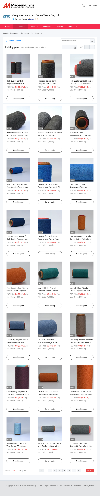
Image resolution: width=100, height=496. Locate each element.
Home (7, 26)
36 (20, 470)
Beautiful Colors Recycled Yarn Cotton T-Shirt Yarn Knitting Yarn (17, 446)
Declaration (77, 486)
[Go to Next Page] (92, 47)
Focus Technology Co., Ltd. (33, 486)
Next (89, 470)
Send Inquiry (18, 98)
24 (14, 471)
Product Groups (14, 40)
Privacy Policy (89, 486)
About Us (34, 26)
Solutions (47, 26)
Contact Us (72, 26)
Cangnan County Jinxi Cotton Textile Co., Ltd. (36, 15)
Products (21, 26)
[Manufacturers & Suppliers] (19, 5)
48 (25, 470)
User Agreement (64, 486)
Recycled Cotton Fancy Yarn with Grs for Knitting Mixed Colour (49, 446)
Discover (59, 26)
